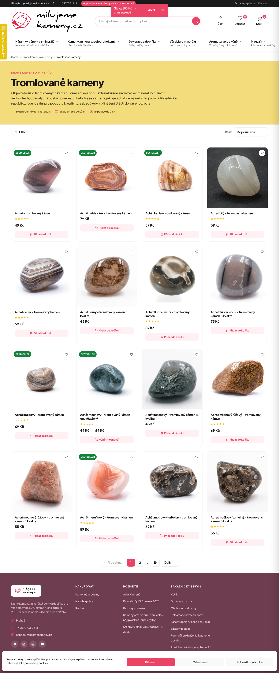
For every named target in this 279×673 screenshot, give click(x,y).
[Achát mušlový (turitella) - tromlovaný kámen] (172, 482)
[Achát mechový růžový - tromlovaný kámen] (237, 379)
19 (155, 562)
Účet (220, 23)
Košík (260, 20)
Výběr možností (108, 439)
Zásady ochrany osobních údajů (190, 621)
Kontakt (263, 3)
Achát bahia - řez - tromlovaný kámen (106, 213)
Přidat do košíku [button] (43, 234)
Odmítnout (200, 662)
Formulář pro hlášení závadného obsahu (190, 638)
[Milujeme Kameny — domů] (47, 21)
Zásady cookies (180, 628)
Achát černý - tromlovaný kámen (37, 312)
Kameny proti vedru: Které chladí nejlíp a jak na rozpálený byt (143, 617)
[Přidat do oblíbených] (66, 153)
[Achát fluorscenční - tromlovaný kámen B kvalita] (237, 276)
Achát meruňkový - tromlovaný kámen (106, 517)
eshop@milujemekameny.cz (32, 3)
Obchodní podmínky (183, 608)
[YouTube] (42, 644)
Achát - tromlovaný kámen (33, 213)
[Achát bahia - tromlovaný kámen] (172, 177)
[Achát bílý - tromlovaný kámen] (237, 177)
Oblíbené (240, 20)
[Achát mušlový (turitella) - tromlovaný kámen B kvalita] (237, 482)
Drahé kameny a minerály (37, 57)
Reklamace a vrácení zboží (187, 615)
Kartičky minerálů (134, 608)
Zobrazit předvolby (250, 662)
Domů (15, 57)
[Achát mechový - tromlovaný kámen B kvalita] (172, 379)
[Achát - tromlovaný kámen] (41, 177)
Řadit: (228, 131)
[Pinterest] (33, 644)
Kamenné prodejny (87, 594)
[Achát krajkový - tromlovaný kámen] (41, 379)
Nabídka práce (84, 601)
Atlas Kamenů (131, 594)
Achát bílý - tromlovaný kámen (232, 213)
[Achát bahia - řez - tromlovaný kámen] (107, 177)
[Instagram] (24, 644)
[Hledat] (196, 21)
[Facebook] (14, 644)
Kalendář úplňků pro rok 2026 (141, 601)
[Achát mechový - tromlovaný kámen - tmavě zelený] (107, 379)
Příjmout (151, 662)
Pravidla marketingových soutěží (191, 647)
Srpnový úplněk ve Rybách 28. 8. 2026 (143, 629)
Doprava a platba (245, 3)
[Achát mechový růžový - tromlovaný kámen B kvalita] (41, 482)
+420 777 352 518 (67, 3)
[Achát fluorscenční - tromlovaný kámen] (172, 276)
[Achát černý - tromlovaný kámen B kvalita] (107, 276)
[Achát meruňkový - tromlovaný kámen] (107, 482)
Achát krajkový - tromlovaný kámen (39, 414)
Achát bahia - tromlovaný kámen (167, 213)
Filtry (22, 131)
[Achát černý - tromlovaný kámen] (41, 276)
